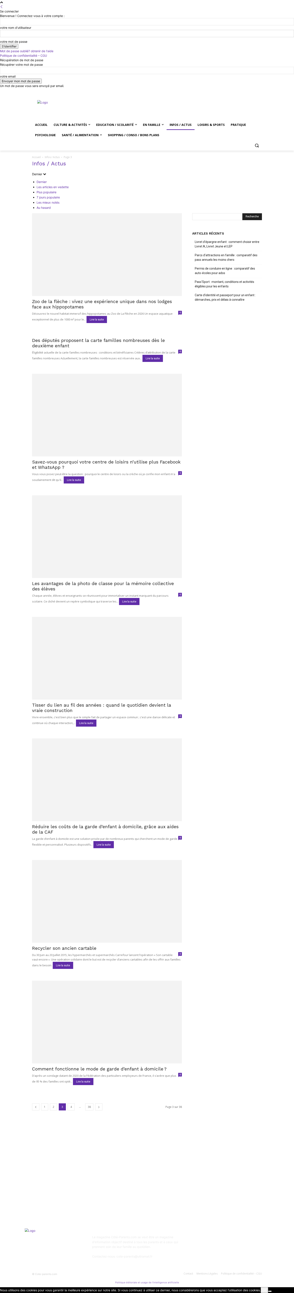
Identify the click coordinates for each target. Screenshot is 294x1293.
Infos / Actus (52, 157)
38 (89, 1107)
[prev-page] (35, 1106)
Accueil (36, 157)
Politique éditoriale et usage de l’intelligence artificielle (147, 1282)
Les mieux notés (48, 202)
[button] (257, 145)
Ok (264, 1290)
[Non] (270, 1291)
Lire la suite (97, 319)
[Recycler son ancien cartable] (107, 901)
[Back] (1, 7)
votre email (7, 76)
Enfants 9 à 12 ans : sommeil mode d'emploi (148, 1167)
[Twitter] (247, 91)
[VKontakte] (239, 1240)
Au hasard (44, 207)
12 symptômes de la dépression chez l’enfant (149, 1179)
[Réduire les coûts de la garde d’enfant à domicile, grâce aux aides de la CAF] (107, 779)
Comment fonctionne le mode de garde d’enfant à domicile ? (99, 1069)
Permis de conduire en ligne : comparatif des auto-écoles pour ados (225, 271)
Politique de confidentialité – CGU (23, 55)
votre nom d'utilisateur (15, 27)
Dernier (42, 182)
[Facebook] (235, 91)
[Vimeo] (253, 91)
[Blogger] (196, 1240)
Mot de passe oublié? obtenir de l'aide (26, 51)
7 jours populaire (48, 197)
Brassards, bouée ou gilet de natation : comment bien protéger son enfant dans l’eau (65, 1187)
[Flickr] (217, 1240)
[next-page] (98, 1106)
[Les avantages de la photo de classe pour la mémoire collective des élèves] (107, 536)
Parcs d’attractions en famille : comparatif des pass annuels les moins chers (226, 257)
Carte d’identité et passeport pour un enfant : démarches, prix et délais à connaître (225, 297)
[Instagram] (241, 91)
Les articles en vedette (53, 187)
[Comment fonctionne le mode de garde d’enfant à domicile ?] (107, 1022)
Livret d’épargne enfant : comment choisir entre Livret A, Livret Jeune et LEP (227, 244)
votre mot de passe (13, 41)
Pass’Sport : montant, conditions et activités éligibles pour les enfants (224, 284)
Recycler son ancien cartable (64, 948)
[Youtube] (259, 91)
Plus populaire (46, 192)
